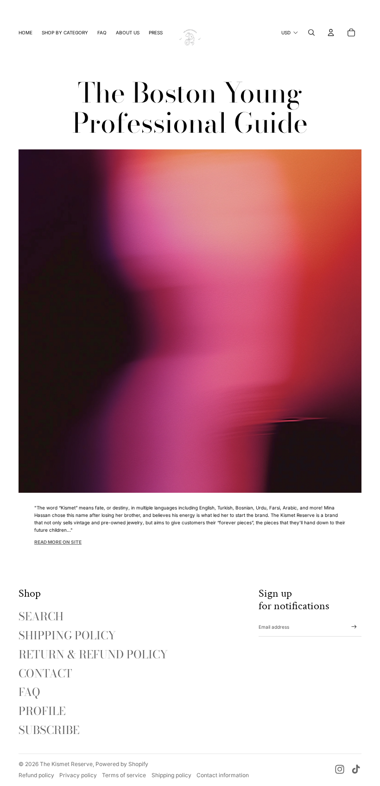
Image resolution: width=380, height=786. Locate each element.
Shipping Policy (67, 635)
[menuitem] (25, 32)
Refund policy (36, 775)
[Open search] (311, 32)
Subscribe (49, 730)
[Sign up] (354, 626)
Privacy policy (78, 775)
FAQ (29, 692)
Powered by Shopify (121, 763)
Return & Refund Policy (93, 654)
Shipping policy (171, 775)
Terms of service (124, 775)
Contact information (222, 775)
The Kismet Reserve (66, 763)
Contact (45, 673)
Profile (42, 711)
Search (41, 616)
